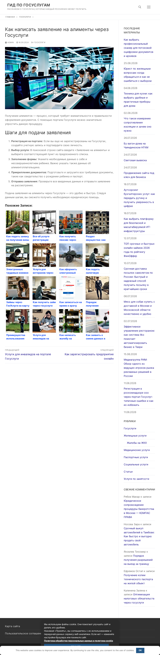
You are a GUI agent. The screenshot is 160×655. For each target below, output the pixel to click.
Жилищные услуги (135, 435)
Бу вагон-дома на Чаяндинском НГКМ (136, 145)
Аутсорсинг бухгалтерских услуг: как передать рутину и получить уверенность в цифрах (139, 198)
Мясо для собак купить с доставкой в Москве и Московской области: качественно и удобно (139, 307)
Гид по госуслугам (28, 5)
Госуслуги (25, 17)
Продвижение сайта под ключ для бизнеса (139, 175)
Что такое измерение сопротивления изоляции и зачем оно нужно (137, 124)
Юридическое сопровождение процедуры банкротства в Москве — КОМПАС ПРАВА (139, 509)
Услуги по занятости (136, 478)
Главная (10, 17)
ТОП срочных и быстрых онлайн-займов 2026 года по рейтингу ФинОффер (139, 249)
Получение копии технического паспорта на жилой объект (138, 579)
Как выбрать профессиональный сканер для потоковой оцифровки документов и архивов (138, 47)
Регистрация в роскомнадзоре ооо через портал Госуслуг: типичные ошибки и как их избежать (138, 396)
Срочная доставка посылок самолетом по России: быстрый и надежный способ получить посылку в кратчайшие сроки (138, 278)
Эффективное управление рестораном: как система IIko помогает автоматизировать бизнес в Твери (139, 336)
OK (140, 650)
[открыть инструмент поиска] (139, 7)
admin (10, 42)
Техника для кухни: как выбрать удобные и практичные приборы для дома (138, 99)
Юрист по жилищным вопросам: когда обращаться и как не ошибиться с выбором (138, 74)
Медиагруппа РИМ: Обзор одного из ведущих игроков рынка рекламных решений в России (139, 367)
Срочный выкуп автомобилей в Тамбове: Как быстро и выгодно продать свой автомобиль (139, 536)
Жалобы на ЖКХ (137, 442)
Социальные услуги (136, 464)
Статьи (128, 471)
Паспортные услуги (136, 457)
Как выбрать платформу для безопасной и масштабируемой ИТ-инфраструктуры (139, 225)
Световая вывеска (135, 160)
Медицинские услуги (137, 450)
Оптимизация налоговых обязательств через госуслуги (139, 598)
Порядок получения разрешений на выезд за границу (138, 559)
